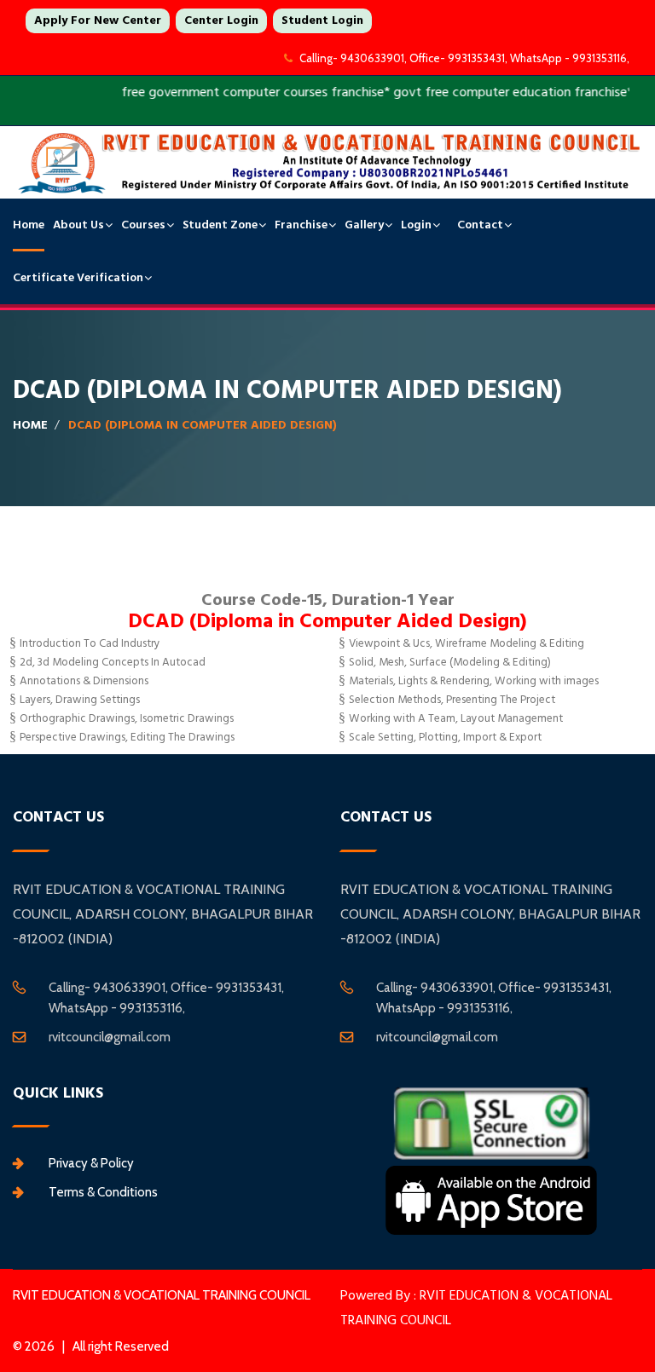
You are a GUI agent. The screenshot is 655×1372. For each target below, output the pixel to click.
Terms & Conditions (103, 1192)
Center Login (221, 20)
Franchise (301, 224)
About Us (78, 224)
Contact (480, 224)
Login (416, 224)
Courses (143, 224)
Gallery (364, 224)
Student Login (322, 20)
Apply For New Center (97, 20)
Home (28, 224)
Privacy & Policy (91, 1163)
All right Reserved (120, 1346)
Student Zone (220, 224)
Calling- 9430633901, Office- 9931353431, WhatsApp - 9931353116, (464, 58)
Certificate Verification (78, 277)
